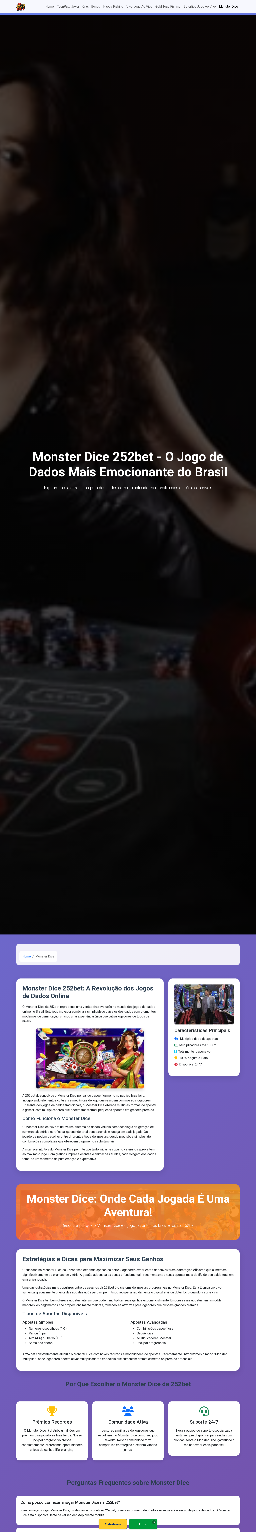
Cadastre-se (113, 1524)
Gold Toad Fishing (167, 6)
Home (49, 6)
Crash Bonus (91, 6)
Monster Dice (228, 6)
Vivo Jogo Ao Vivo (139, 6)
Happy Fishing (113, 6)
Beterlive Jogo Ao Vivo (200, 6)
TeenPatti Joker (68, 6)
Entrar (143, 1524)
